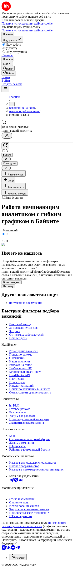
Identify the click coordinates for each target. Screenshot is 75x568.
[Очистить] (7, 135)
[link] (8, 68)
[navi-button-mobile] (5, 89)
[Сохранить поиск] (5, 146)
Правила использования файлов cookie (27, 30)
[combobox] (19, 127)
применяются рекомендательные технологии (34, 524)
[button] (6, 77)
